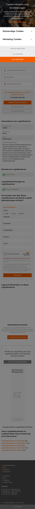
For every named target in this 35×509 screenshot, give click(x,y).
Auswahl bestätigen (17, 48)
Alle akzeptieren (17, 59)
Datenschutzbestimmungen (17, 22)
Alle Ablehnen (18, 54)
